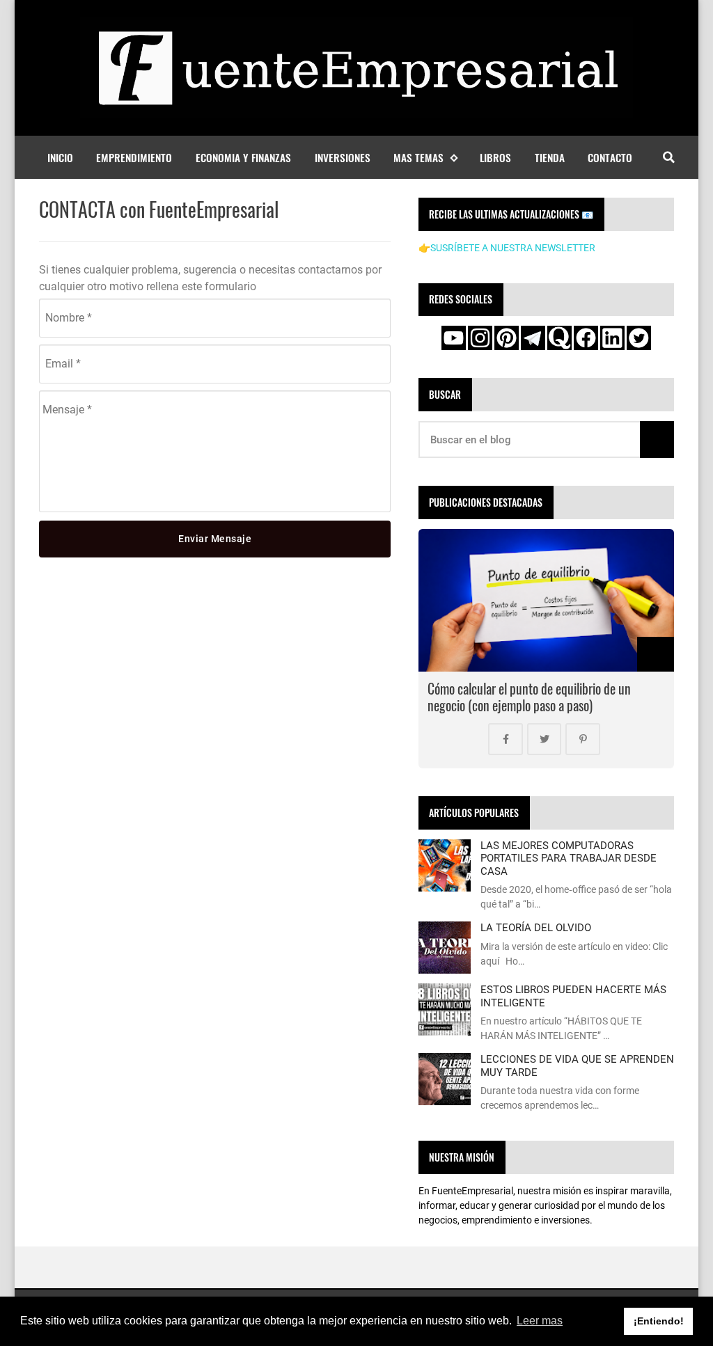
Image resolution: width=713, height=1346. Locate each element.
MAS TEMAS (418, 157)
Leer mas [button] (540, 1321)
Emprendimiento (134, 157)
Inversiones (342, 157)
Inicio (60, 157)
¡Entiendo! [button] (659, 1321)
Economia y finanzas (243, 157)
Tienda (550, 157)
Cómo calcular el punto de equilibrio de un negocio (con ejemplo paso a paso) (529, 697)
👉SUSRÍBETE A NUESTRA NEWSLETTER (506, 247)
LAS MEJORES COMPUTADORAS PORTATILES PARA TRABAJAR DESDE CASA (568, 858)
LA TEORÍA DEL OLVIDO (535, 927)
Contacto (610, 157)
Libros (495, 157)
